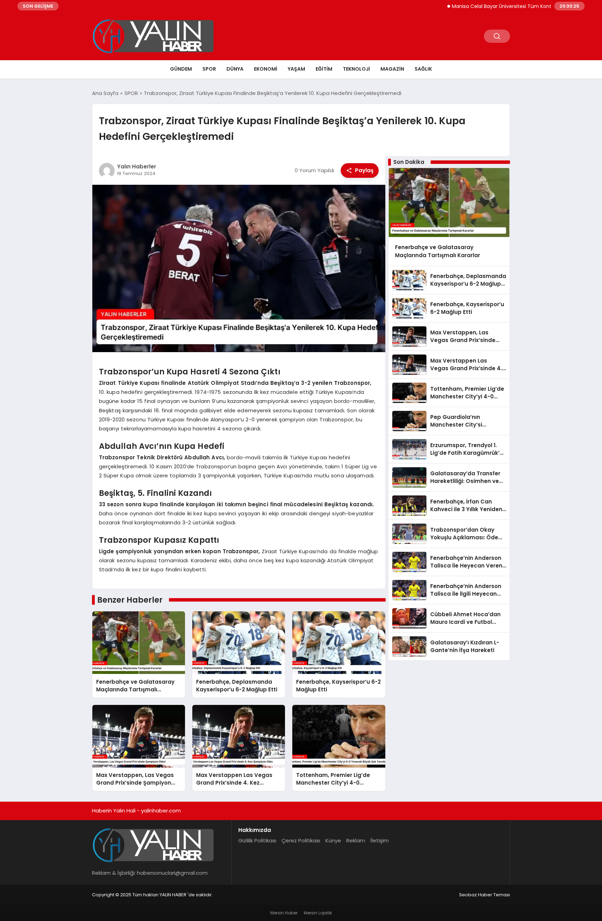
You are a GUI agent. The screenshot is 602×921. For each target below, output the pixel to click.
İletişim (379, 840)
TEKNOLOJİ (356, 68)
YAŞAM (296, 68)
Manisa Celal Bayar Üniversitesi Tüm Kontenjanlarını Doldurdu (502, 6)
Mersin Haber (284, 913)
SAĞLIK (423, 68)
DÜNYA (235, 68)
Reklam (355, 840)
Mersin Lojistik (318, 913)
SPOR (209, 68)
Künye (333, 840)
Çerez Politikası (300, 840)
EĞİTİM (324, 68)
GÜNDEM (181, 68)
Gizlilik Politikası (257, 840)
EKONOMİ (265, 68)
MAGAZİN (392, 68)
